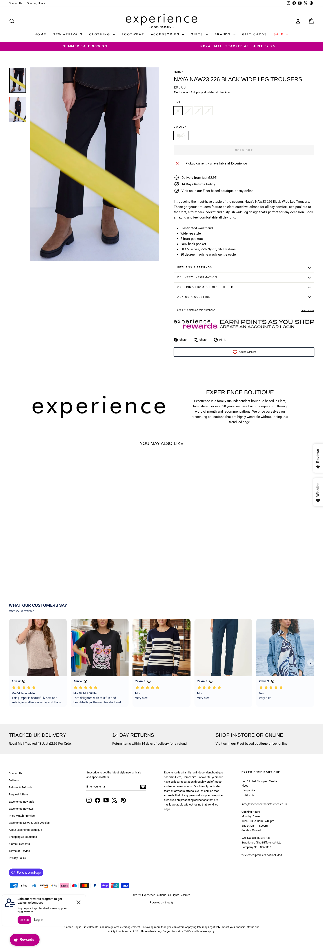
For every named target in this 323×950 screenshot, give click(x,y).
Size (177, 102)
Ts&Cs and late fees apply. (199, 931)
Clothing (100, 34)
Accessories (166, 34)
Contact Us (15, 3)
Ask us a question (194, 296)
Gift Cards (254, 34)
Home (40, 34)
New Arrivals (68, 34)
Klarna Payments (19, 843)
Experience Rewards (21, 801)
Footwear (133, 34)
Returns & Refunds (194, 267)
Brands (223, 34)
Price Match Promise (22, 815)
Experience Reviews (21, 808)
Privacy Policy (17, 858)
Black (181, 135)
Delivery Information (197, 277)
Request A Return (19, 794)
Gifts (198, 34)
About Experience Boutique (25, 829)
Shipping (196, 92)
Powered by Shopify (161, 902)
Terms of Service (19, 850)
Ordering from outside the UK (205, 287)
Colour (180, 126)
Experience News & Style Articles (29, 822)
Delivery (14, 780)
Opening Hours (36, 3)
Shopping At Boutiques (23, 836)
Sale (279, 34)
